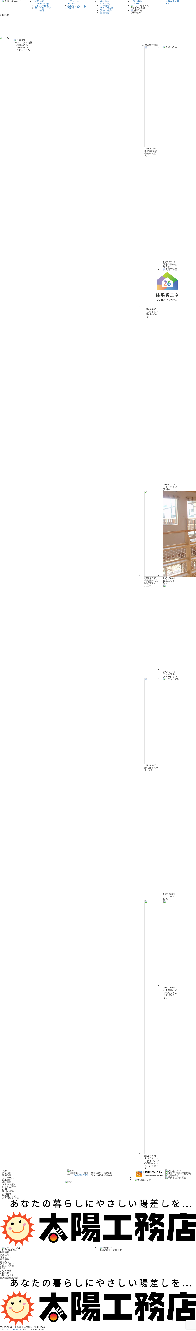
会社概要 (104, 5)
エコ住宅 (39, 10)
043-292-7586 (81, 1175)
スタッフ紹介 (107, 8)
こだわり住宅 (42, 5)
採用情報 (104, 12)
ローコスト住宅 (43, 8)
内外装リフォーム (76, 8)
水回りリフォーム (76, 5)
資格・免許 (106, 10)
